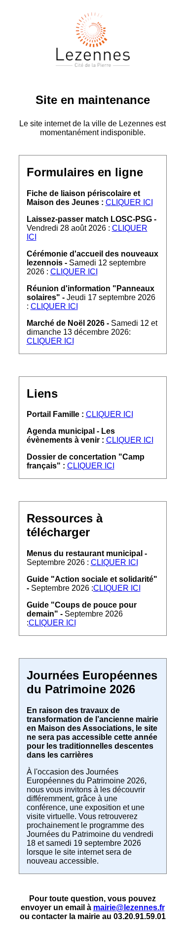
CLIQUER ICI (129, 202)
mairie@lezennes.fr (129, 907)
